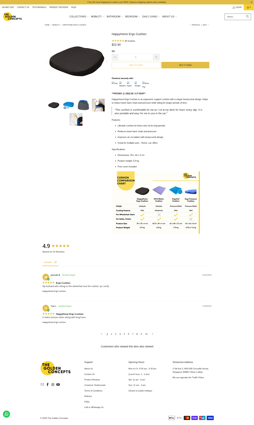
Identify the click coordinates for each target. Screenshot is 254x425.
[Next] (106, 61)
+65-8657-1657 (7, 7)
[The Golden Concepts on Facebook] (48, 385)
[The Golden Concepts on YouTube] (58, 385)
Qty (113, 51)
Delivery (88, 396)
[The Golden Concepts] (12, 17)
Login (239, 7)
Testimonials (39, 7)
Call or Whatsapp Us (93, 407)
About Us (88, 368)
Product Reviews (58, 7)
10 (146, 333)
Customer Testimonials (95, 385)
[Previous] (47, 61)
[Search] (247, 17)
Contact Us (23, 7)
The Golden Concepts (58, 418)
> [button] (152, 333)
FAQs (73, 7)
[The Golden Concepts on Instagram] (53, 385)
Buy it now (185, 65)
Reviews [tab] (48, 262)
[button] (79, 16)
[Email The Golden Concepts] (42, 385)
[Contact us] (6, 414)
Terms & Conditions (93, 390)
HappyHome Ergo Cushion (54, 291)
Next (205, 25)
